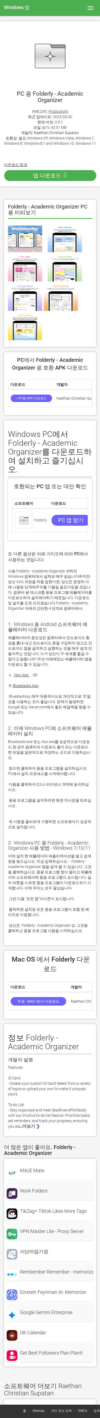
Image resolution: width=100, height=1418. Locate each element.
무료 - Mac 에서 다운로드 (38, 1001)
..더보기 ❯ (30, 1126)
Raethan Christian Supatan (56, 133)
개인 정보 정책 (61, 1411)
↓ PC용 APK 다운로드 (31, 398)
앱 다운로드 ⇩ (50, 175)
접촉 (97, 1411)
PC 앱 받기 (71, 520)
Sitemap (39, 1411)
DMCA (82, 1411)
